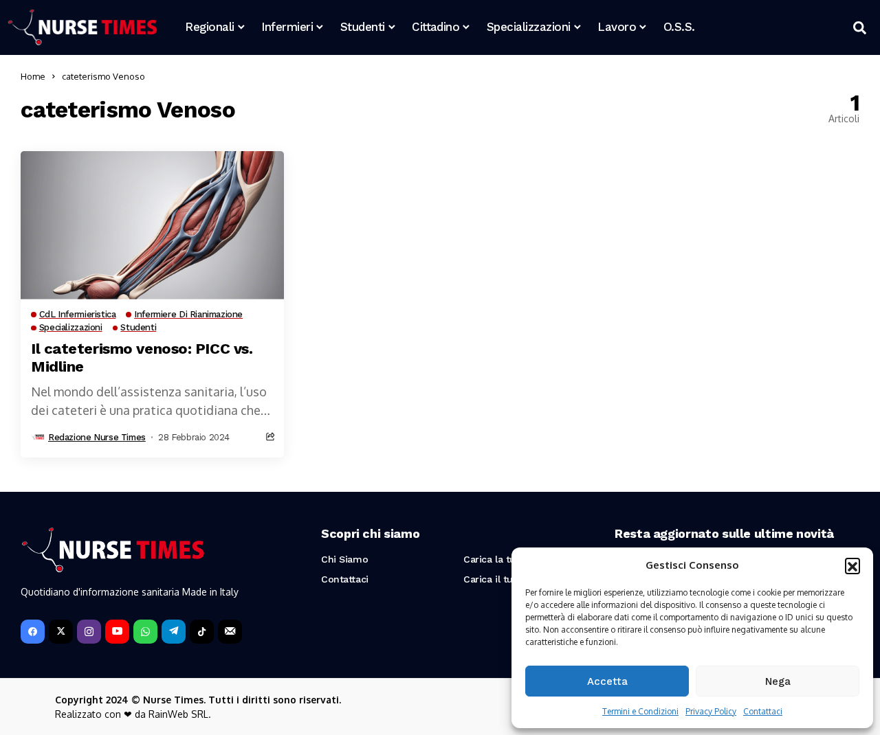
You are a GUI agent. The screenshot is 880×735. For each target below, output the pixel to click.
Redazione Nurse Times (97, 437)
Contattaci (762, 711)
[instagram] (89, 632)
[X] (61, 632)
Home (33, 76)
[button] (852, 565)
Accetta (607, 681)
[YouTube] (117, 632)
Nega (778, 681)
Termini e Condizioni (640, 711)
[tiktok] (202, 632)
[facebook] (33, 632)
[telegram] (174, 632)
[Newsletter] (230, 632)
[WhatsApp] (145, 632)
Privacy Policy (710, 711)
